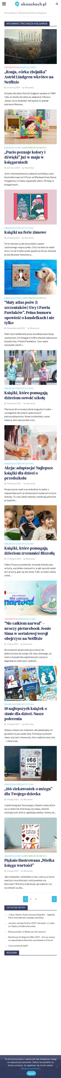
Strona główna (10, 13)
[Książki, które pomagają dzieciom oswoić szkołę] (30, 367)
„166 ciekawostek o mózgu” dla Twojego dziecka (28, 791)
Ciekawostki (11, 68)
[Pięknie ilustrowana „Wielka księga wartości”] (30, 834)
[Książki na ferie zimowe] (30, 206)
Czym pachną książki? (18, 945)
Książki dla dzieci (27, 68)
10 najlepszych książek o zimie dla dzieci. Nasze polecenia (25, 713)
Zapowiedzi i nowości (34, 148)
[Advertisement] (30, 1005)
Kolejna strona (54, 899)
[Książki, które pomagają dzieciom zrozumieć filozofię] (30, 522)
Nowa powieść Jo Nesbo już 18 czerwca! (27, 931)
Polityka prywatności (30, 1068)
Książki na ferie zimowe (25, 232)
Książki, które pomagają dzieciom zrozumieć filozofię (29, 551)
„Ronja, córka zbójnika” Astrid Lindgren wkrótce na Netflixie (28, 77)
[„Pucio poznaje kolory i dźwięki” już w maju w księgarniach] (30, 126)
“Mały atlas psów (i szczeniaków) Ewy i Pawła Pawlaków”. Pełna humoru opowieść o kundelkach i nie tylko (29, 312)
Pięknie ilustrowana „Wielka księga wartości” (29, 863)
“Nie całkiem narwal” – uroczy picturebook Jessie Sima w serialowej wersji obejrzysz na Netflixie (27, 631)
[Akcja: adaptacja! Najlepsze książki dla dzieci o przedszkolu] (30, 442)
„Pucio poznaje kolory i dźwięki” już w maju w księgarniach (25, 157)
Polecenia (28, 228)
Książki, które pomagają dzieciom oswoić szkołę (26, 395)
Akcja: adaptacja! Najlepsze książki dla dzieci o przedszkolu (28, 473)
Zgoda (31, 1073)
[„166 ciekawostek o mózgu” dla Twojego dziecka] (30, 763)
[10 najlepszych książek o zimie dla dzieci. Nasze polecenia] (30, 683)
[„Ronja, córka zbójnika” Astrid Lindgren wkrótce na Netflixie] (30, 46)
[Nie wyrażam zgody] (57, 1066)
